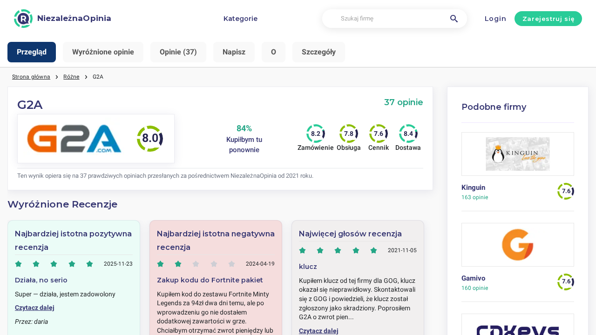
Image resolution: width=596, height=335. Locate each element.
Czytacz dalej (34, 307)
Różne (71, 77)
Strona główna (31, 77)
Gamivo (473, 278)
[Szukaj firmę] (454, 18)
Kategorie (240, 18)
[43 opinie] (518, 157)
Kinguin (473, 187)
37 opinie (403, 102)
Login (496, 18)
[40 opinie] (518, 248)
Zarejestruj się (548, 18)
